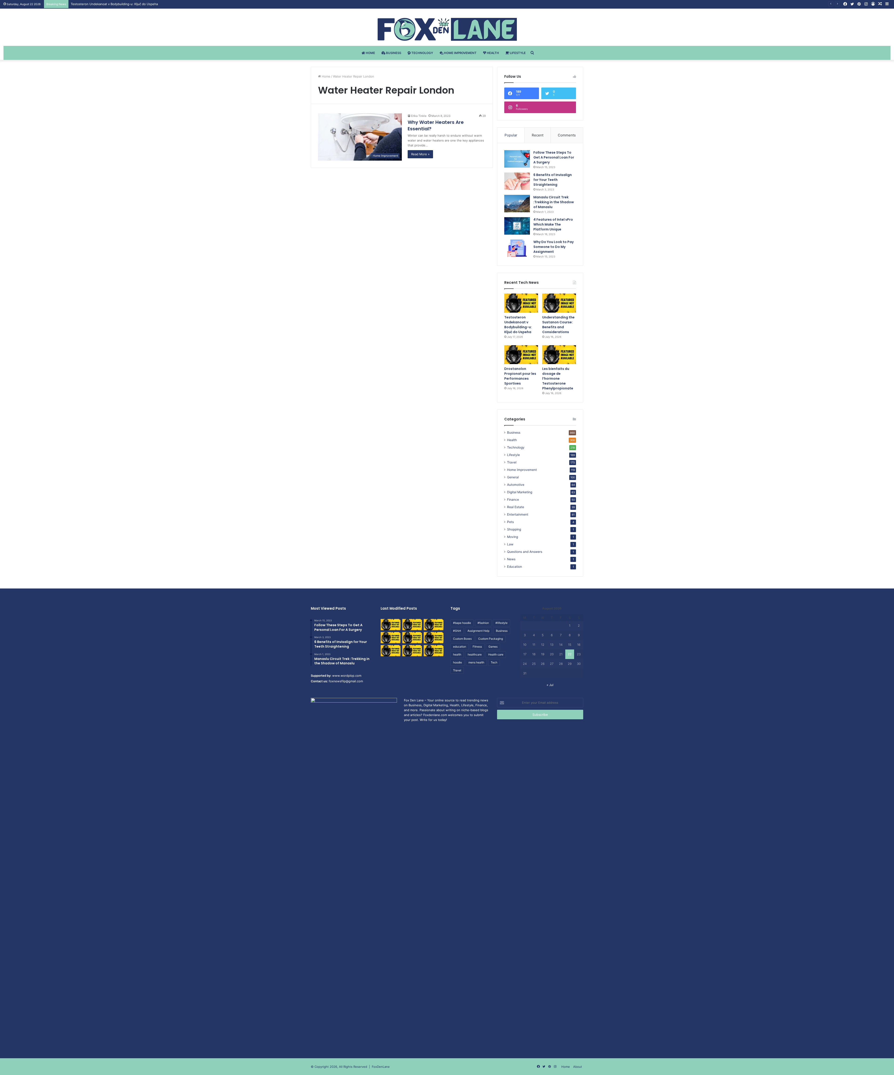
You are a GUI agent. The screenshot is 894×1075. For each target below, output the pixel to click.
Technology (422, 53)
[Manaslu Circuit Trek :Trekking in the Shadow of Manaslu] (517, 203)
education (459, 646)
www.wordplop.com (346, 675)
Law (510, 544)
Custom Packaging (490, 638)
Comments (567, 135)
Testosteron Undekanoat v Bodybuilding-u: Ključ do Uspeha (518, 324)
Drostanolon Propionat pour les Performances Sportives (520, 376)
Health (492, 53)
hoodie (457, 662)
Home (370, 53)
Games (493, 646)
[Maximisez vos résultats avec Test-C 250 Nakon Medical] (390, 650)
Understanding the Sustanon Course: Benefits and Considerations (119, 4)
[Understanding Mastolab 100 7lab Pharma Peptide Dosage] (434, 650)
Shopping (514, 529)
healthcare (475, 654)
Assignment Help (478, 630)
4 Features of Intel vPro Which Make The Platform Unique (553, 224)
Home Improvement (460, 53)
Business (393, 53)
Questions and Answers (524, 552)
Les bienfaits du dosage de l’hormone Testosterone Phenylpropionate (557, 378)
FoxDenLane (381, 1066)
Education (514, 566)
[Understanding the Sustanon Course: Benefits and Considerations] (559, 303)
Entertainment (517, 514)
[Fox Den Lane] (447, 29)
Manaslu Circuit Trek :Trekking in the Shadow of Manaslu (553, 202)
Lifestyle (517, 53)
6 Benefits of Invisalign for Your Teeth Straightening (552, 179)
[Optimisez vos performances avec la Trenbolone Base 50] (434, 637)
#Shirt (457, 630)
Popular (511, 135)
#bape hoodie (462, 623)
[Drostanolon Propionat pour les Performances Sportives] (521, 354)
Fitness (477, 646)
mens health (476, 662)
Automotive (515, 485)
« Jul (550, 685)
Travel (511, 462)
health (457, 654)
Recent (537, 135)
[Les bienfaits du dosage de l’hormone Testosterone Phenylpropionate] (559, 354)
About (577, 1066)
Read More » (420, 154)
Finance (513, 499)
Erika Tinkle (419, 116)
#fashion (483, 623)
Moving (512, 537)
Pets (510, 522)
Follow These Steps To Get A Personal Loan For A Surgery (553, 157)
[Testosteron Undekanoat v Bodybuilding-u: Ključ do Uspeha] (521, 303)
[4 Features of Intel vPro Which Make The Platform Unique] (517, 226)
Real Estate (515, 507)
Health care (495, 654)
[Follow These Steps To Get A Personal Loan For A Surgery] (517, 159)
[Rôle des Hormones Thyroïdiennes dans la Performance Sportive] (412, 650)
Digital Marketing (519, 492)
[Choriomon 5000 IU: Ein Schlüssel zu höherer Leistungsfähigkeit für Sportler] (390, 624)
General (513, 477)
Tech (494, 662)
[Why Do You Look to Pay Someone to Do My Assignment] (517, 248)
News (511, 559)
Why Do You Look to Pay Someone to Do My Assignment (553, 247)
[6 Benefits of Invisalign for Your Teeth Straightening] (517, 181)
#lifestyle (501, 623)
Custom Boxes (462, 638)
